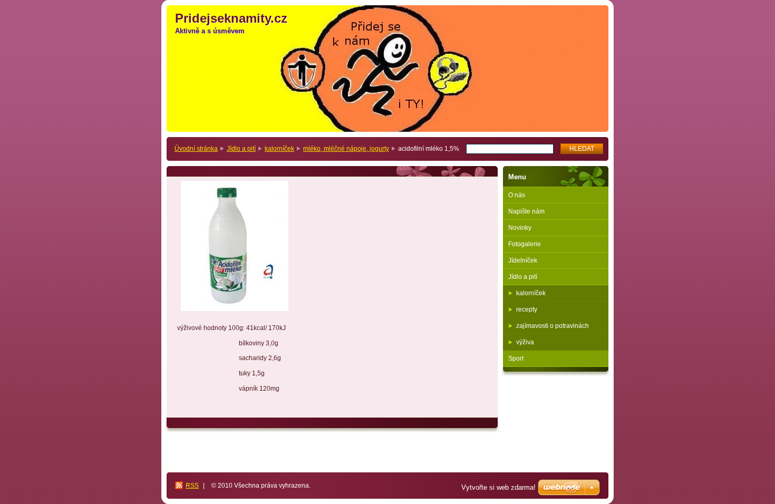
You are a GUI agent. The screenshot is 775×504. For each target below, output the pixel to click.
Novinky (519, 227)
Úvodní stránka (196, 148)
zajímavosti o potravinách (552, 325)
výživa (525, 342)
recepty (526, 309)
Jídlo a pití (241, 148)
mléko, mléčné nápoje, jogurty (346, 148)
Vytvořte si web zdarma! (498, 487)
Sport (516, 358)
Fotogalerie (524, 244)
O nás (516, 195)
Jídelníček (522, 260)
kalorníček (279, 148)
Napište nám (526, 211)
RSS (192, 485)
